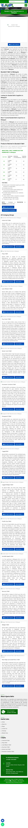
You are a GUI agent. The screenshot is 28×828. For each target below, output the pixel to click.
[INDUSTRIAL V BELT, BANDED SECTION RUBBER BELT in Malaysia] (14, 147)
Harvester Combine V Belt (9, 384)
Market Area (5, 733)
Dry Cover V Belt (6, 319)
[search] (26, 1)
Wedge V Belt (5, 625)
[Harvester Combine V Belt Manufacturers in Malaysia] (14, 382)
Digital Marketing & (10, 782)
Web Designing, (21, 781)
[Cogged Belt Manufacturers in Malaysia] (14, 448)
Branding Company (18, 782)
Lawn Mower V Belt (7, 289)
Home (3, 722)
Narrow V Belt (6, 591)
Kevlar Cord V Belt (7, 351)
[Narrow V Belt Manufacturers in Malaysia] (14, 588)
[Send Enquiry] (2, 820)
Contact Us (4, 728)
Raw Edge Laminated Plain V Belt (11, 660)
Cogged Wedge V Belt (7, 485)
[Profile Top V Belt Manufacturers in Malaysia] (14, 518)
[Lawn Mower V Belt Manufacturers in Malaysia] (14, 286)
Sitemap (4, 731)
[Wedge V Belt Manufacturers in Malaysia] (14, 622)
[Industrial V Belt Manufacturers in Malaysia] (14, 218)
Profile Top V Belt (6, 521)
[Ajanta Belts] (7, 5)
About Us (4, 724)
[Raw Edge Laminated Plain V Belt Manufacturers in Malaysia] (14, 656)
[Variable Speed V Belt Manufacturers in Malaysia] (14, 554)
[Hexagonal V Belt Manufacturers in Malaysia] (14, 413)
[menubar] (26, 5)
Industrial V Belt (6, 220)
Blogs (3, 726)
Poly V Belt (5, 254)
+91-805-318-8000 (11, 712)
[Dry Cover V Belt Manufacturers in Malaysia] (14, 316)
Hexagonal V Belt (6, 416)
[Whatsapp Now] (2, 824)
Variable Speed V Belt (7, 556)
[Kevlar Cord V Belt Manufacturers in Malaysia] (14, 348)
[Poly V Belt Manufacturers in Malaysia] (14, 251)
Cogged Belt (5, 451)
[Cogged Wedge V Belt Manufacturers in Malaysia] (14, 482)
